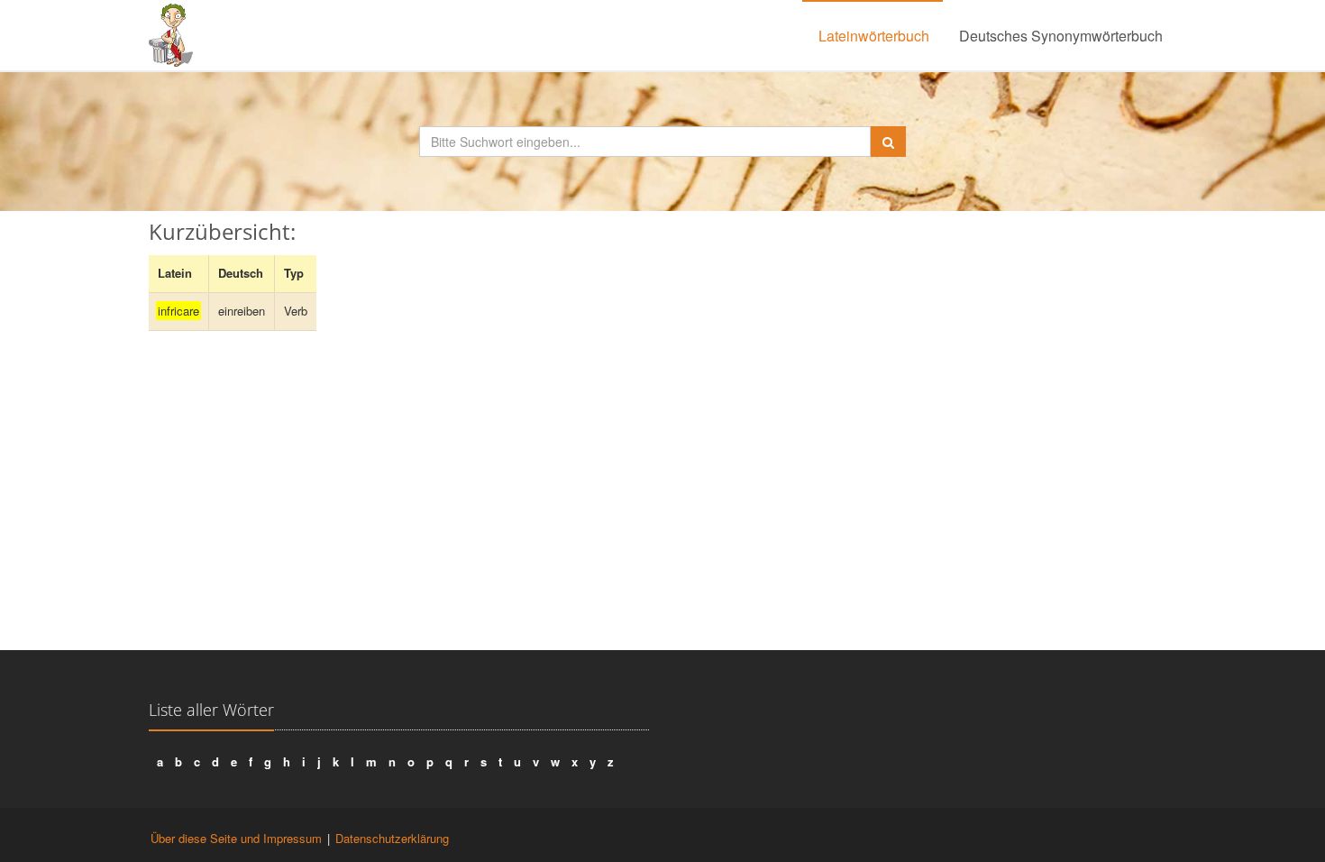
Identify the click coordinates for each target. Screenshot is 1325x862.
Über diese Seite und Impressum (236, 838)
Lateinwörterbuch (873, 35)
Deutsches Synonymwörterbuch (1061, 35)
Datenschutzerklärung (392, 838)
